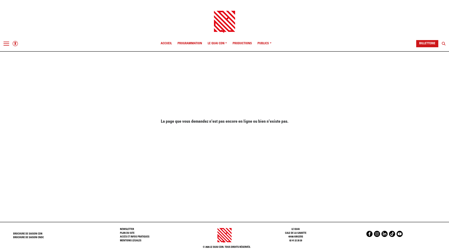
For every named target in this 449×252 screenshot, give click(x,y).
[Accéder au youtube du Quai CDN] (400, 234)
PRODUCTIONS (242, 43)
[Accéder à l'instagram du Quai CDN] (377, 234)
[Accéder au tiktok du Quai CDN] (392, 234)
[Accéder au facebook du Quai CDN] (369, 234)
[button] (6, 43)
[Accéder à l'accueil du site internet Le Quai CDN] (224, 18)
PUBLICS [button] (263, 43)
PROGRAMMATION (189, 43)
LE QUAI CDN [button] (216, 43)
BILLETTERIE (427, 43)
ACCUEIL (166, 43)
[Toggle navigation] (6, 43)
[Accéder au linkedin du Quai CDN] (384, 234)
